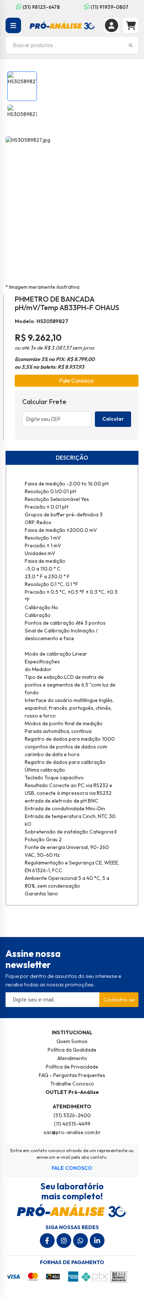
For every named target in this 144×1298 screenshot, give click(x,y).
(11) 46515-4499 (72, 1123)
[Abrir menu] (13, 25)
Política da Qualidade (72, 1049)
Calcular (113, 418)
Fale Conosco (76, 380)
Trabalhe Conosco (72, 1083)
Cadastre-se (118, 999)
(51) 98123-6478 (40, 7)
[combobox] (72, 45)
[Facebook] (47, 1240)
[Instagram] (63, 1240)
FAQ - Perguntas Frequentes (72, 1075)
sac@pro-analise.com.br (72, 1132)
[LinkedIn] (97, 1240)
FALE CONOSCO (72, 1168)
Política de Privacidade (72, 1066)
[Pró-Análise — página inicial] (62, 24)
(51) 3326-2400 (72, 1115)
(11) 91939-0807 (108, 7)
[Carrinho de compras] (130, 25)
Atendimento (72, 1058)
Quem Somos (72, 1041)
